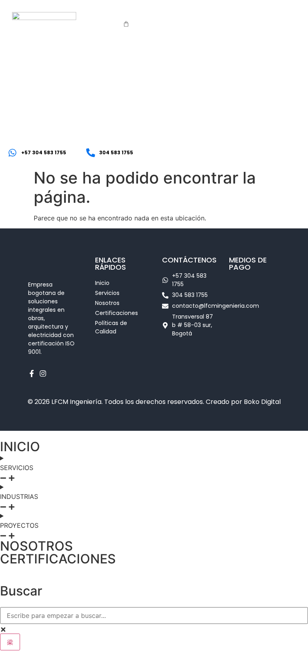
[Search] (10, 642)
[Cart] (126, 24)
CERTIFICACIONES (58, 559)
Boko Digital (262, 401)
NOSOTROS (36, 546)
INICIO (20, 446)
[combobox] (154, 615)
